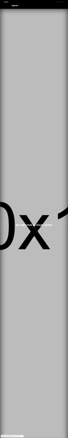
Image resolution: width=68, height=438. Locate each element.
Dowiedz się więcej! (14, 436)
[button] (66, 223)
